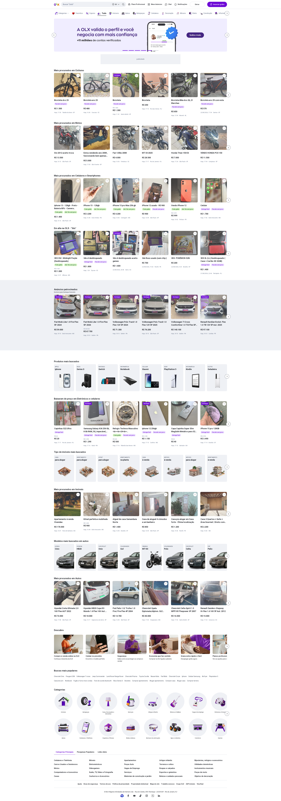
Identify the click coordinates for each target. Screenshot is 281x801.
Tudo (104, 13)
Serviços (128, 772)
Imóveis (116, 13)
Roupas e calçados (167, 768)
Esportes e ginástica (167, 772)
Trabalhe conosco (168, 784)
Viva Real (200, 784)
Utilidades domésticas (204, 764)
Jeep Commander (98, 676)
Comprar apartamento (140, 681)
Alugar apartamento (157, 681)
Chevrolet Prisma (131, 676)
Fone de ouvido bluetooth (103, 681)
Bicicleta (127, 681)
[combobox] (93, 4)
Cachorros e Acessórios (99, 776)
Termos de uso (105, 784)
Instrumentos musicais (204, 768)
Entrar (197, 4)
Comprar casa (170, 681)
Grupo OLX (180, 784)
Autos (127, 13)
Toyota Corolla (144, 676)
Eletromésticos (95, 764)
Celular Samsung (194, 676)
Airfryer (204, 676)
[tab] (64, 752)
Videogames (94, 768)
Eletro (194, 13)
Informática (223, 13)
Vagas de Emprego (132, 768)
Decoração (169, 13)
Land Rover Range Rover (114, 676)
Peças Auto (129, 764)
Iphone (184, 676)
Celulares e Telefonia (63, 760)
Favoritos (79, 13)
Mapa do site (154, 784)
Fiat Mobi (164, 676)
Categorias (62, 13)
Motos (56, 768)
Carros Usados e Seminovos (66, 764)
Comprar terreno (193, 681)
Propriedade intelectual (139, 784)
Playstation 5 (213, 676)
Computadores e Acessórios (66, 772)
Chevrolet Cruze (174, 676)
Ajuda (80, 784)
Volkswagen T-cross (83, 676)
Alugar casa (181, 681)
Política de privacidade (121, 784)
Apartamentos (130, 760)
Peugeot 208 (70, 676)
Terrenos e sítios (166, 764)
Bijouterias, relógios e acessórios (208, 760)
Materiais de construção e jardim (137, 776)
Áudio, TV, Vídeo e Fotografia (101, 772)
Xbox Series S (118, 681)
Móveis (183, 13)
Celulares (155, 13)
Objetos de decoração (204, 776)
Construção (207, 13)
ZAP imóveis (190, 784)
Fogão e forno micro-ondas (83, 681)
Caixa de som (58, 681)
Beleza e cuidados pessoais (171, 776)
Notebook (68, 681)
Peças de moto (201, 772)
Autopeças (140, 13)
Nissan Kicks (155, 676)
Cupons (92, 13)
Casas (56, 776)
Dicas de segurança (91, 784)
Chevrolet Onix (59, 676)
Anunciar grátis (218, 4)
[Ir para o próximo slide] (228, 95)
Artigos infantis (165, 760)
